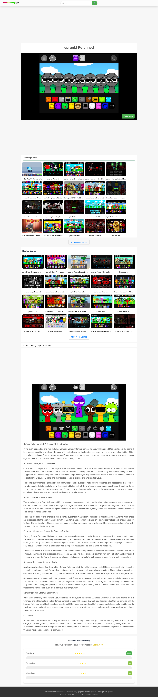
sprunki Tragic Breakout (32, 292)
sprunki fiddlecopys (55, 331)
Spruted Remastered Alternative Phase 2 (128, 292)
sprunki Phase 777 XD (32, 331)
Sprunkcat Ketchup (101, 292)
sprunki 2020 (100, 311)
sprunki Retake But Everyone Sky (97, 217)
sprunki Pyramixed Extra (53, 198)
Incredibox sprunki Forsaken (116, 198)
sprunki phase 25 (95, 235)
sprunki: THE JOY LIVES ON (78, 311)
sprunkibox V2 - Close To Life (55, 311)
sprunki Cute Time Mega (55, 272)
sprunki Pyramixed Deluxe (32, 198)
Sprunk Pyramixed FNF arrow (116, 217)
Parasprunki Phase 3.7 (123, 331)
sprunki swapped (45, 345)
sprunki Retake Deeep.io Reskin (79, 272)
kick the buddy (29, 345)
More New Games (79, 336)
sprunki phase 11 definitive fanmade (98, 179)
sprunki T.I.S (32, 311)
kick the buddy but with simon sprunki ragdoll (38, 235)
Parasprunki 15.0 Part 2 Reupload (76, 198)
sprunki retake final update (95, 198)
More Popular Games (79, 242)
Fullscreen (128, 116)
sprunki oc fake (74, 235)
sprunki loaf (116, 235)
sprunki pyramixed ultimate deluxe (76, 179)
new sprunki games (105, 691)
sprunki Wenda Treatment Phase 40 (35, 217)
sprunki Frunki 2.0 (123, 311)
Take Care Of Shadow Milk (32, 179)
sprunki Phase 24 (53, 179)
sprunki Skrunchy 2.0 (78, 292)
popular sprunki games (87, 691)
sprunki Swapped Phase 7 (78, 331)
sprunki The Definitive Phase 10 (117, 179)
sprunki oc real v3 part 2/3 (53, 235)
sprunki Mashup (74, 217)
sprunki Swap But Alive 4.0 (100, 331)
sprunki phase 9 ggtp (53, 217)
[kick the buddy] (10, 3)
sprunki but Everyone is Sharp (33, 272)
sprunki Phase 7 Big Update (101, 272)
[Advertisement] (74, 25)
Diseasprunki (123, 272)
